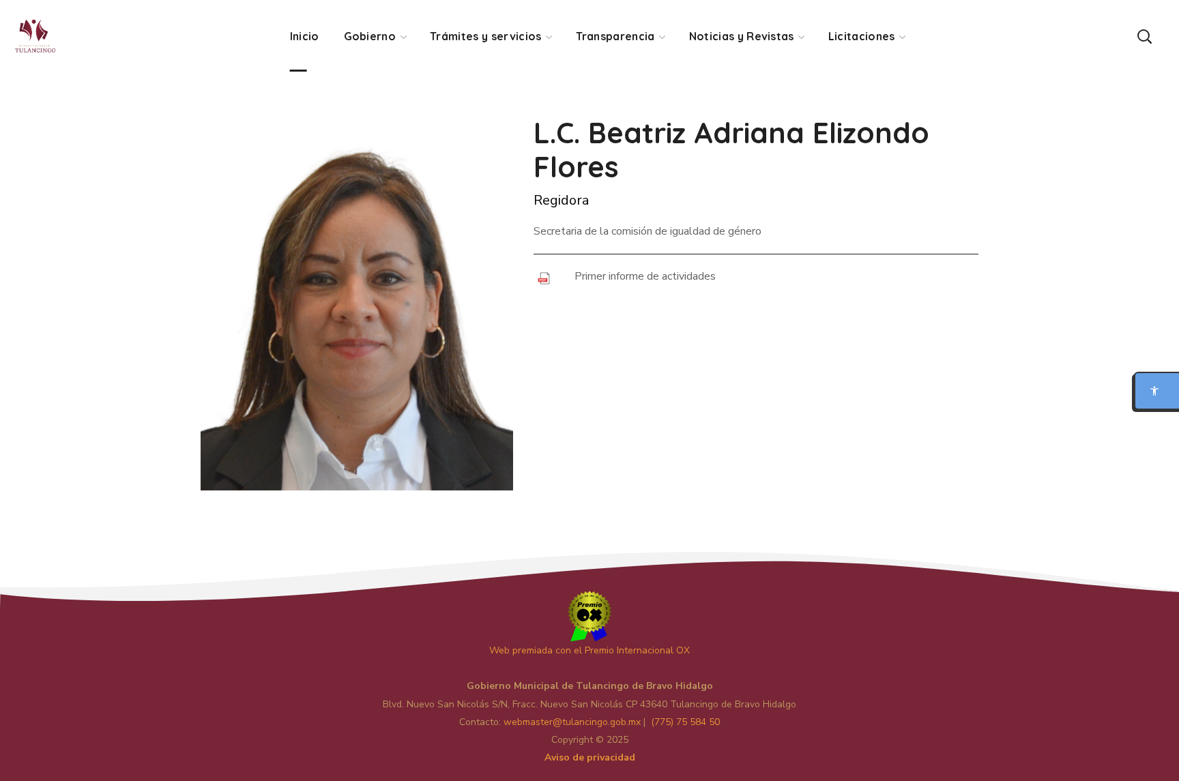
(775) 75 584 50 (685, 722)
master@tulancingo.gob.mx (572, 722)
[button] (1144, 36)
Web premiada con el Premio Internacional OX (589, 650)
